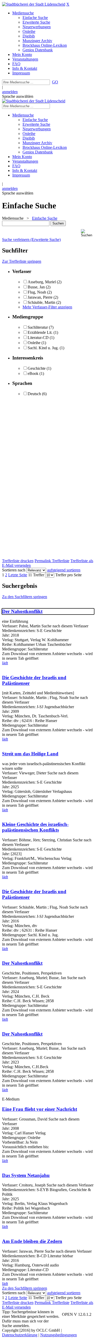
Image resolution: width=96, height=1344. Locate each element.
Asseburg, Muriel (42, 282)
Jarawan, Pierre (40, 297)
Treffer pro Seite (68, 575)
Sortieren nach (13, 570)
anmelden (10, 92)
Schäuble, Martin (42, 302)
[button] (87, 233)
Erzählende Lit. (40, 332)
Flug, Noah (37, 292)
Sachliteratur (38, 327)
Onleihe (34, 342)
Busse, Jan (36, 287)
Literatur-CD (38, 337)
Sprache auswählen (17, 96)
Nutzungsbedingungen (58, 1335)
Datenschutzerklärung (19, 1335)
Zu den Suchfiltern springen (24, 597)
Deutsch (34, 394)
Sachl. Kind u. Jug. (43, 348)
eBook (33, 373)
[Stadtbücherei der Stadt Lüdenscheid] (33, 4)
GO (55, 82)
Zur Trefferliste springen (21, 261)
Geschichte (37, 368)
